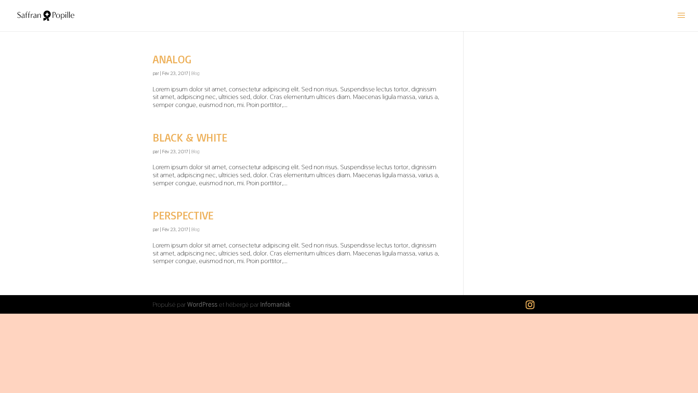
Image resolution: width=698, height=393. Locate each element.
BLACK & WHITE (190, 137)
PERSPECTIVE (183, 215)
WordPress (202, 304)
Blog (195, 73)
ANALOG (172, 59)
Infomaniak (275, 304)
